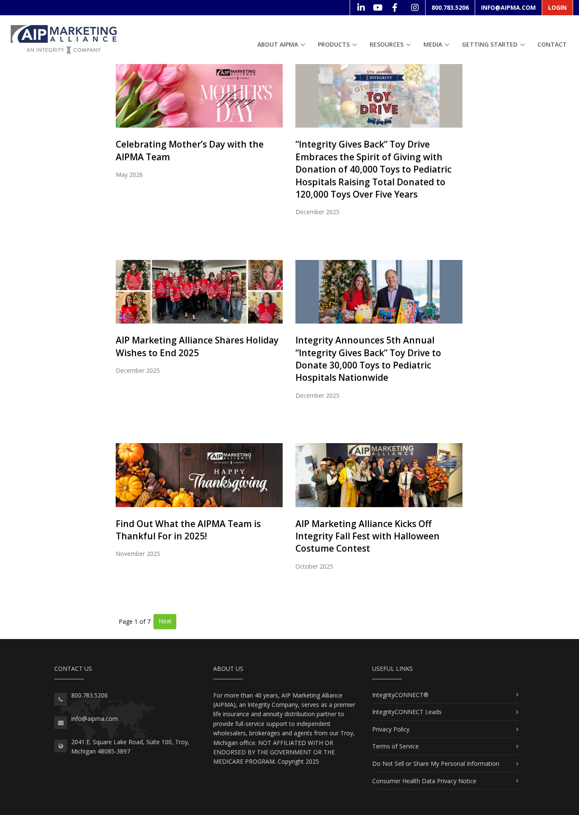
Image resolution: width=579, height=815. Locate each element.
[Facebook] (394, 7)
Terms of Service (395, 746)
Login (557, 7)
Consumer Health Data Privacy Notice (424, 781)
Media (432, 44)
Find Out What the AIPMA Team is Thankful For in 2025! (188, 530)
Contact (552, 44)
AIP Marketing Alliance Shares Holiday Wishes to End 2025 (197, 346)
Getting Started (490, 44)
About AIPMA (277, 44)
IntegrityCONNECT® (400, 695)
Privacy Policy (390, 729)
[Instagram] (414, 7)
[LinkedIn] (360, 7)
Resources (387, 44)
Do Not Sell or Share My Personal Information (435, 763)
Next (165, 621)
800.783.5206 (450, 7)
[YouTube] (377, 7)
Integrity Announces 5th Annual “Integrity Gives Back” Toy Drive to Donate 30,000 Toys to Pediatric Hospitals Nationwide (368, 358)
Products (334, 44)
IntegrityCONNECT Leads (407, 712)
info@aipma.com (508, 7)
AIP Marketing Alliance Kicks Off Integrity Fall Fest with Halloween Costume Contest (367, 536)
